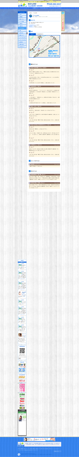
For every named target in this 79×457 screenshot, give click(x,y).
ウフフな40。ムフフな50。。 (53, 1)
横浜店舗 (51, 0)
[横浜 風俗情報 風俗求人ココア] (22, 399)
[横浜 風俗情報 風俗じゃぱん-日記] (22, 391)
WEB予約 (21, 42)
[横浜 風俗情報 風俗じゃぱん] (22, 387)
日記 (20, 30)
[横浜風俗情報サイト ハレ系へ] (19, 455)
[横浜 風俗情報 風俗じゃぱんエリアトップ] (22, 385)
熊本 (27, 0)
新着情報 (21, 16)
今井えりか (23, 335)
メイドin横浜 (20, 1)
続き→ (22, 262)
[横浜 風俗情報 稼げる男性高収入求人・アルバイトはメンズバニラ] (22, 382)
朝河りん (23, 294)
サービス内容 (22, 21)
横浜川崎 (19, 0)
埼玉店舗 (59, 0)
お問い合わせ (22, 44)
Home (21, 14)
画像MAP (32, 34)
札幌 (24, 0)
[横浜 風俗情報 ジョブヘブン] (22, 406)
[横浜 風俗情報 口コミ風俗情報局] (22, 408)
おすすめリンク (22, 46)
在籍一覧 (37, 448)
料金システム (22, 19)
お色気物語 (47, 1)
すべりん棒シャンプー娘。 (30, 1)
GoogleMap (40, 34)
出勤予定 (21, 23)
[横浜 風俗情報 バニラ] (22, 381)
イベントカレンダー (23, 37)
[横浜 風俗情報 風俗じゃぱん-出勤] (22, 389)
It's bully (40, 1)
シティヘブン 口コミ (23, 39)
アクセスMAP (22, 28)
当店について (22, 35)
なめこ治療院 (37, 1)
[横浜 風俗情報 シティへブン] (22, 401)
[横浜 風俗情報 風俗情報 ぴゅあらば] (22, 392)
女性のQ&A (46, 448)
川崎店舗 (54, 0)
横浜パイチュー (24, 1)
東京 (21, 0)
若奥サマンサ (43, 1)
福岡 (26, 0)
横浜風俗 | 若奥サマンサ (57, 451)
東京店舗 (56, 0)
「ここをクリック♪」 (22, 278)
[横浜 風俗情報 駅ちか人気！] (22, 397)
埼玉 (23, 0)
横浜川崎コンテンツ (47, 0)
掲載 (24, 296)
